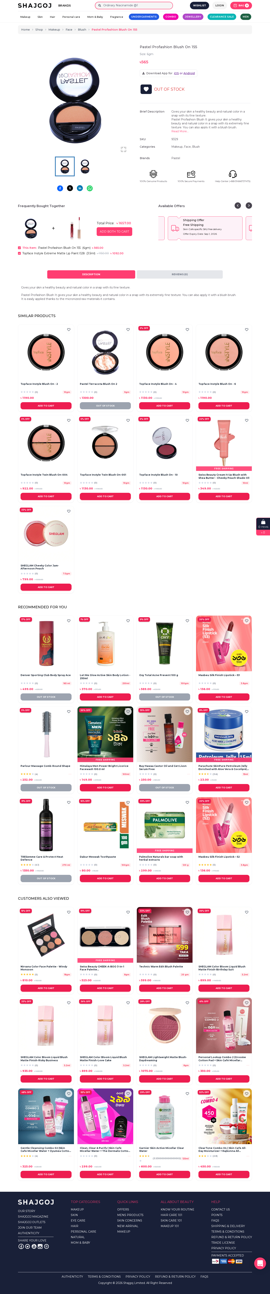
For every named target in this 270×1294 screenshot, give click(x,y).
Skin (40, 16)
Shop (39, 29)
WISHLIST (199, 5)
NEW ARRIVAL (127, 1226)
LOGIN (219, 5)
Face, (188, 146)
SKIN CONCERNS (129, 1220)
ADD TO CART (46, 405)
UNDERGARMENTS (144, 16)
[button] (75, 100)
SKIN (74, 1215)
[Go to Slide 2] (85, 166)
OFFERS (123, 1209)
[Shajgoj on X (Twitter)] (27, 1246)
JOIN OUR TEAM (30, 1227)
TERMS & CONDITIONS (227, 1231)
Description (91, 274)
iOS (176, 73)
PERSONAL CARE (83, 1231)
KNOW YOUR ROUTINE (177, 1209)
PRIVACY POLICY (223, 1248)
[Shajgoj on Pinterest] (46, 1246)
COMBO (170, 16)
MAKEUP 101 (170, 1226)
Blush (82, 29)
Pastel (175, 158)
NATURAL (78, 1237)
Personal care (71, 16)
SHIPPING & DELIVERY (228, 1226)
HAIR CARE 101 (171, 1215)
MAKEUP (77, 1209)
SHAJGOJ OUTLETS (31, 1222)
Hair (52, 16)
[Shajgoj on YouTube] (34, 1246)
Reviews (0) (180, 274)
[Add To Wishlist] (146, 89)
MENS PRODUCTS (130, 1215)
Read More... (180, 131)
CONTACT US (220, 1209)
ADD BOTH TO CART (114, 231)
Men (246, 16)
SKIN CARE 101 (171, 1220)
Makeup (25, 16)
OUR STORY (26, 1211)
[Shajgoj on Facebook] (21, 1246)
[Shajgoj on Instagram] (40, 1246)
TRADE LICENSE (223, 1242)
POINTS (217, 1215)
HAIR (74, 1226)
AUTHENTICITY (28, 1233)
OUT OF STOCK (105, 405)
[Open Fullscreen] (123, 149)
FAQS (215, 1220)
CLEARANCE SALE (222, 16)
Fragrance (116, 16)
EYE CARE (78, 1220)
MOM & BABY (80, 1242)
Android (189, 73)
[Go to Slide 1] (65, 166)
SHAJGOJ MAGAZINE (33, 1216)
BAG (243, 5)
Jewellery (193, 16)
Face (69, 29)
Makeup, (177, 146)
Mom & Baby (95, 16)
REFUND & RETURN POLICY (231, 1237)
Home (25, 29)
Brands (64, 5)
